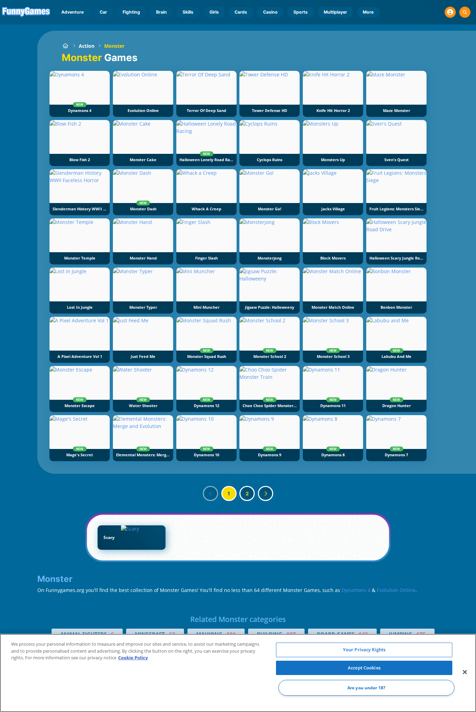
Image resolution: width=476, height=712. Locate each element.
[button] (450, 12)
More (368, 12)
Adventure (72, 12)
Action (86, 46)
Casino (270, 12)
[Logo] (26, 12)
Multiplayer (335, 12)
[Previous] (210, 493)
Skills (188, 12)
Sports (300, 12)
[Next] (265, 493)
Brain (161, 12)
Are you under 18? (366, 688)
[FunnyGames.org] (65, 46)
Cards (241, 12)
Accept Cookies (364, 668)
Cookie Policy (133, 657)
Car (103, 12)
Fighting (131, 12)
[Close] (465, 672)
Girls (214, 12)
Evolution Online (396, 590)
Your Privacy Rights (364, 649)
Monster (114, 46)
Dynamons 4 (355, 590)
